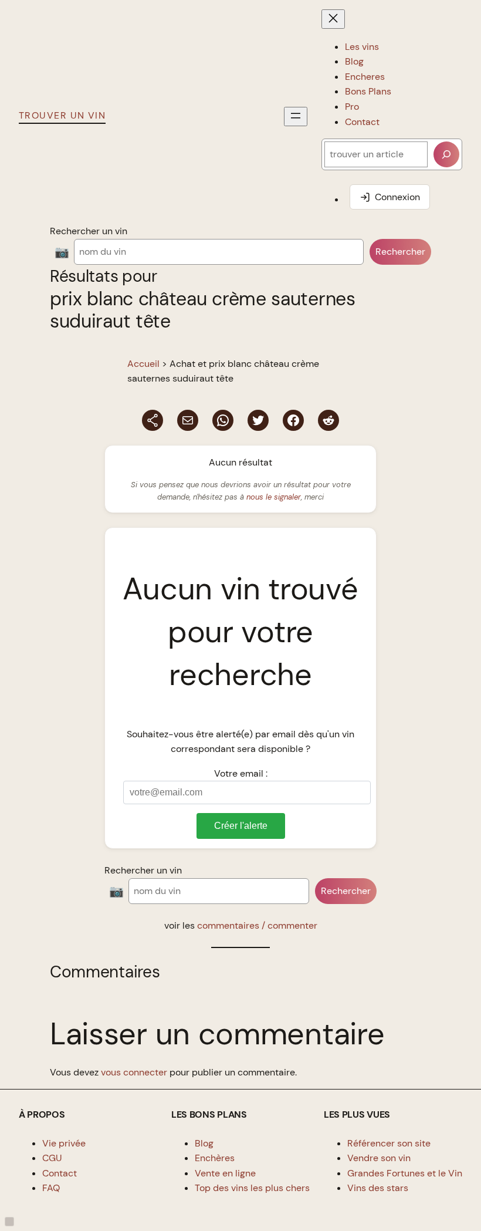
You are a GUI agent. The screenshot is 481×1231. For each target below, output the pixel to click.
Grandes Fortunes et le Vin (404, 1173)
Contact (59, 1173)
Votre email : (240, 773)
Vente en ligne (225, 1173)
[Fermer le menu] (333, 19)
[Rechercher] (446, 154)
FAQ (51, 1188)
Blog (204, 1143)
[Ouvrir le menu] (295, 116)
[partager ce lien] (152, 420)
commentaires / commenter (257, 925)
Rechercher (400, 251)
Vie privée (64, 1143)
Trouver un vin (62, 115)
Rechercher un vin (88, 231)
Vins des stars (377, 1188)
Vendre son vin (379, 1158)
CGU (52, 1158)
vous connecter (134, 1072)
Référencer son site (389, 1143)
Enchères (215, 1158)
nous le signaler (273, 497)
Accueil (143, 364)
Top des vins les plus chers (252, 1188)
